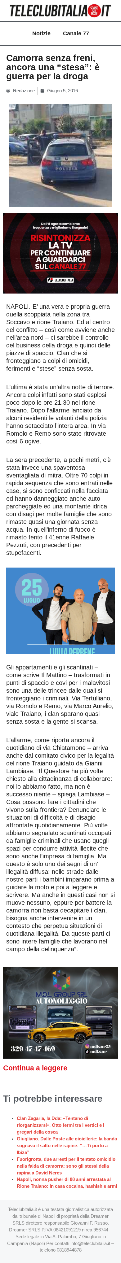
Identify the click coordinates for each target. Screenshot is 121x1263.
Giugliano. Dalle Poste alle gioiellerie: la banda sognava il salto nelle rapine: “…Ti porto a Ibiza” (67, 1145)
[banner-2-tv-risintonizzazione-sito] (60, 252)
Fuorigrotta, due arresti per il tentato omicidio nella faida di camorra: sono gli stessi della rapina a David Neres (66, 1166)
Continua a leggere (35, 1068)
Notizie (41, 33)
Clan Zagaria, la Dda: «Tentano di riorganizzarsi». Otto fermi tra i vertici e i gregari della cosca (60, 1125)
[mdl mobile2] (60, 1012)
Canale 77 (76, 33)
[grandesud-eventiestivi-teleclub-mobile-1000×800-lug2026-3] (60, 610)
